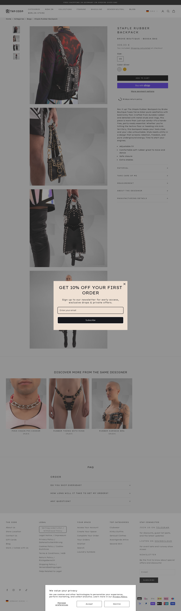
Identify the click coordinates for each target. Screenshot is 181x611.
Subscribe (90, 320)
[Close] (124, 284)
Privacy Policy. (120, 597)
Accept (89, 604)
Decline (117, 604)
